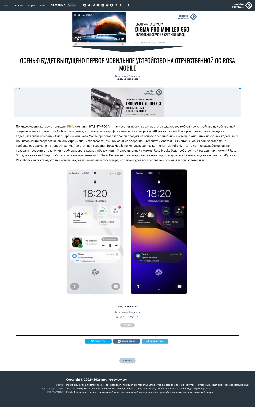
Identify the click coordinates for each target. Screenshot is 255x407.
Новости (17, 5)
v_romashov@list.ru (129, 316)
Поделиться (128, 341)
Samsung (58, 5)
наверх (127, 360)
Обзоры (29, 5)
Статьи (41, 5)
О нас (59, 385)
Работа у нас (55, 392)
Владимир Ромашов (127, 76)
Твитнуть (100, 341)
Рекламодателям (52, 388)
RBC (70, 126)
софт (127, 325)
